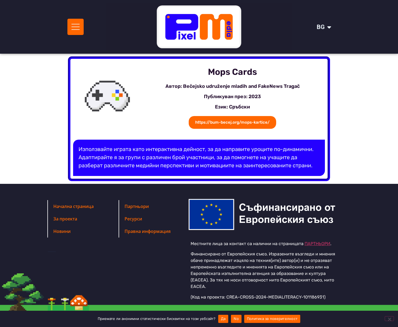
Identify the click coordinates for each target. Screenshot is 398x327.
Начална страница (73, 206)
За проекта (65, 219)
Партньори (137, 206)
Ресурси (133, 219)
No (236, 318)
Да (223, 318)
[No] (389, 318)
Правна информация (148, 231)
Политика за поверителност (272, 318)
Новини (62, 231)
